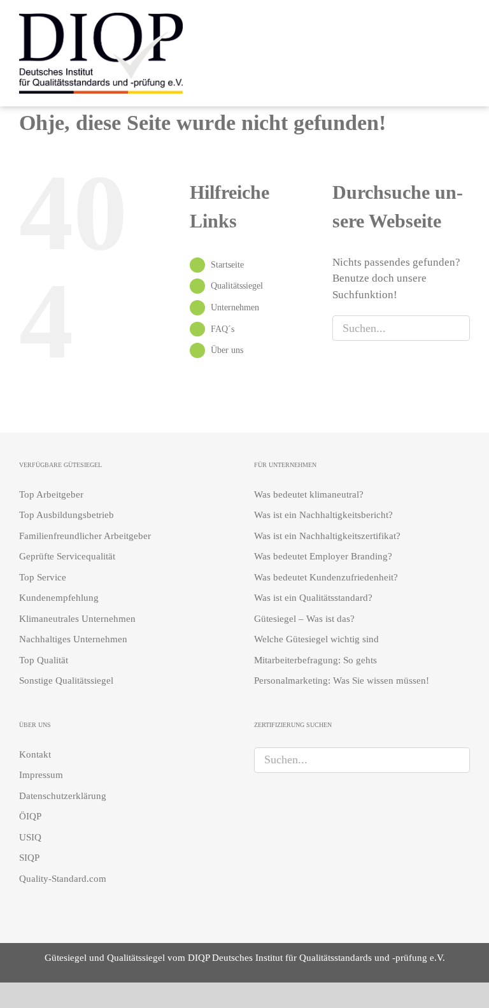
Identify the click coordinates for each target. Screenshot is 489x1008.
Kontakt (35, 754)
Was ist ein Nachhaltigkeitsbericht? (323, 515)
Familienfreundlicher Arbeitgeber (85, 536)
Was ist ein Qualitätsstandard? (313, 598)
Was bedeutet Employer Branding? (323, 556)
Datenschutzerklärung (62, 796)
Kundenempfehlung (59, 598)
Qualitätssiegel (237, 286)
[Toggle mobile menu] (465, 51)
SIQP (29, 858)
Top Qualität (43, 660)
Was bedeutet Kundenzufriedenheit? (326, 577)
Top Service (42, 577)
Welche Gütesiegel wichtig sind (316, 639)
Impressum (41, 775)
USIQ (30, 837)
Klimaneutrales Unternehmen (77, 619)
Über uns (227, 350)
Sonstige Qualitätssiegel (66, 680)
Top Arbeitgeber (51, 494)
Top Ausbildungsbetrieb (66, 515)
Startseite (227, 265)
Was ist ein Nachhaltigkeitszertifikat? (327, 536)
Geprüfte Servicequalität (67, 556)
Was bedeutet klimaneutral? (309, 494)
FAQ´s (222, 329)
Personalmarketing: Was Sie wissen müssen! (341, 680)
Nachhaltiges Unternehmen (73, 639)
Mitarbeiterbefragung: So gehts (315, 660)
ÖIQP (30, 816)
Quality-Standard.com (62, 879)
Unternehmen (235, 307)
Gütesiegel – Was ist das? (304, 619)
